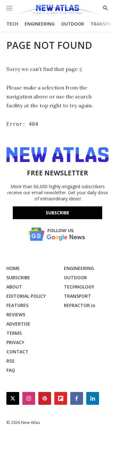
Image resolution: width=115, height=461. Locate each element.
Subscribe (57, 213)
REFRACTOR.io (79, 305)
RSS (10, 361)
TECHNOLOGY (79, 287)
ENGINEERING (40, 24)
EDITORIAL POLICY (26, 296)
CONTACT (17, 352)
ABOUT (14, 287)
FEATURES (17, 305)
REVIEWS (15, 314)
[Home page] (57, 10)
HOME (13, 268)
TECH (12, 24)
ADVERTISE (18, 324)
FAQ (10, 370)
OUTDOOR (72, 24)
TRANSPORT (77, 296)
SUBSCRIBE (18, 277)
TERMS (14, 333)
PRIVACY (15, 342)
